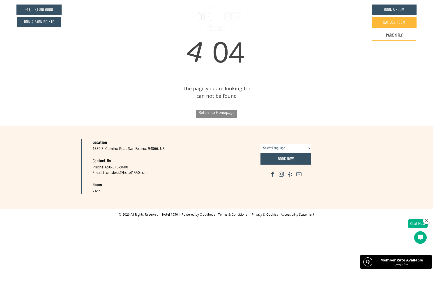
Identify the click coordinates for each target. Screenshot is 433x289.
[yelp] (290, 174)
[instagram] (281, 174)
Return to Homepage (217, 112)
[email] (299, 174)
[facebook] (272, 174)
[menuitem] (183, 16)
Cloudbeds (207, 214)
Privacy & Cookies (265, 214)
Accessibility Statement (297, 214)
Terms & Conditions (232, 214)
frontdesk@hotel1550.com (125, 172)
